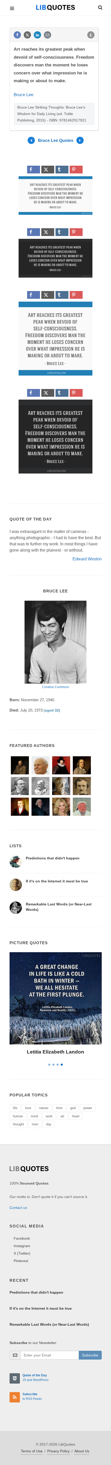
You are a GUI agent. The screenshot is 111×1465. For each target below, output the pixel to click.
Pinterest (21, 1261)
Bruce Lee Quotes (55, 140)
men (35, 1124)
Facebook (22, 1238)
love (28, 1108)
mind (34, 1116)
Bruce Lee (23, 94)
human (18, 1116)
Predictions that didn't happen (53, 858)
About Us (81, 1451)
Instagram (22, 1246)
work (49, 1116)
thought (18, 1124)
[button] (100, 7)
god (73, 1108)
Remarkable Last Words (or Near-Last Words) (49, 1324)
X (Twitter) (22, 1253)
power (87, 1108)
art (62, 1116)
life (15, 1108)
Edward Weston (87, 559)
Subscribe (90, 1355)
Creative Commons (55, 687)
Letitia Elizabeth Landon (55, 1052)
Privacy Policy (58, 1451)
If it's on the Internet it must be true (57, 881)
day (48, 1124)
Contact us (18, 1207)
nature (43, 1108)
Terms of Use (32, 1451)
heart (76, 1116)
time (59, 1108)
